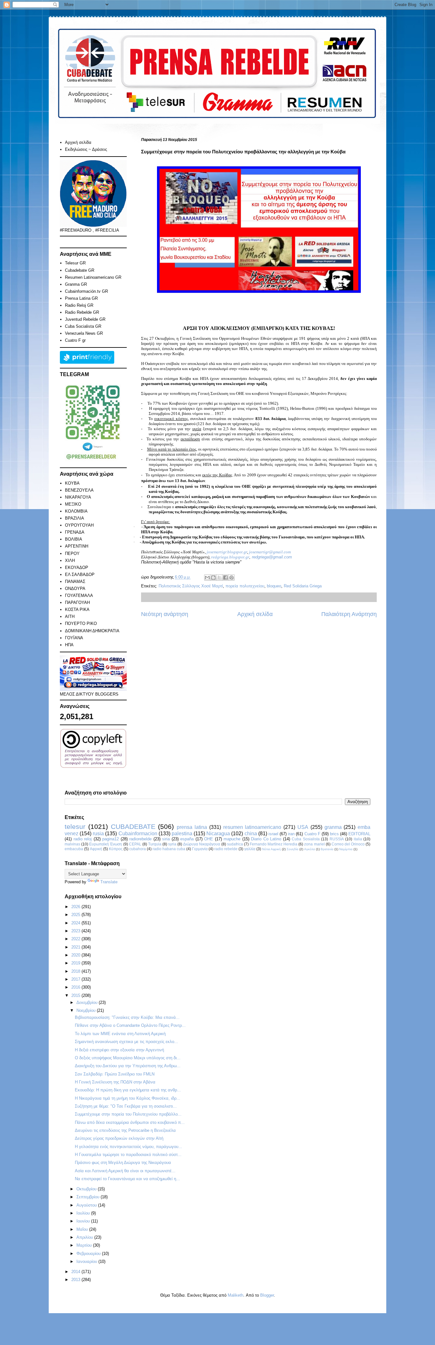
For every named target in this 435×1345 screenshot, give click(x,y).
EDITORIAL (359, 833)
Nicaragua (218, 833)
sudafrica (235, 844)
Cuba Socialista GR (83, 326)
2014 (76, 1271)
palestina (182, 833)
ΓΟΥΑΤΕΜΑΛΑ (79, 595)
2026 (76, 906)
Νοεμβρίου (86, 1010)
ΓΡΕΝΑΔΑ (74, 532)
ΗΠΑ (69, 644)
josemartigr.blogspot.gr (227, 552)
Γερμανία (200, 849)
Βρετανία (327, 849)
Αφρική (96, 849)
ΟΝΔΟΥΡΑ (75, 588)
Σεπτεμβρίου (88, 1196)
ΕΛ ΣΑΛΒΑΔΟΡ (80, 574)
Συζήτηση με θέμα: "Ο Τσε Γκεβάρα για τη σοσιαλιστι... (126, 1106)
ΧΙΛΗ (70, 560)
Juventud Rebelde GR (85, 319)
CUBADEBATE (133, 826)
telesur (75, 826)
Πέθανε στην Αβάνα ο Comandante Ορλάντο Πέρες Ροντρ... (130, 1025)
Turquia (154, 844)
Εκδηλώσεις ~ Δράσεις (86, 149)
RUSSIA (337, 839)
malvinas (72, 844)
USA (302, 827)
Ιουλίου (83, 1213)
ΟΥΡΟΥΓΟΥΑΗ (79, 525)
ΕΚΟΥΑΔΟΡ (76, 567)
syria (172, 844)
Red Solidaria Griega (303, 586)
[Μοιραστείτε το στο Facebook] (225, 577)
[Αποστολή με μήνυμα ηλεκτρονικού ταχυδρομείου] (207, 577)
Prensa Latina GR (81, 298)
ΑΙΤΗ (70, 616)
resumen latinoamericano (252, 827)
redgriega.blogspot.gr (230, 557)
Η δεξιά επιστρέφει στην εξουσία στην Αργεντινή (119, 1049)
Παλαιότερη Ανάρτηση (349, 614)
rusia (98, 833)
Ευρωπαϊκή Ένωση (105, 844)
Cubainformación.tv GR (86, 291)
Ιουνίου (83, 1221)
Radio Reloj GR (79, 305)
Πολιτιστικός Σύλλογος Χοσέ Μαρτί (191, 586)
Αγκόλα (309, 849)
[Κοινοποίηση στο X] (219, 577)
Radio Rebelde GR (82, 312)
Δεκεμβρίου (87, 1002)
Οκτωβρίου (87, 1189)
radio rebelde (226, 849)
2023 (76, 930)
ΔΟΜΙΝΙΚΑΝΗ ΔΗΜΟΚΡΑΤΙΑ (92, 630)
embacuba (74, 849)
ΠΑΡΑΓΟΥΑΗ (77, 602)
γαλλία (249, 849)
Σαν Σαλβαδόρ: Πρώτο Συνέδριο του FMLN (114, 1074)
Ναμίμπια (346, 849)
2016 (76, 987)
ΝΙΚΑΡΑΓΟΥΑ (78, 497)
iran (291, 833)
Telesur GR (75, 263)
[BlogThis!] (213, 577)
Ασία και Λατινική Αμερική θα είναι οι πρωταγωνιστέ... (125, 1170)
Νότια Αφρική (271, 849)
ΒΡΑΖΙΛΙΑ (74, 518)
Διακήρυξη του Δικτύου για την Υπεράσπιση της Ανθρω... (128, 1065)
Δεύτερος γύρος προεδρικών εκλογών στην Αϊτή (119, 1138)
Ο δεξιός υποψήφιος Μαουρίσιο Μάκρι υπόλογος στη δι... (128, 1057)
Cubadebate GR (79, 270)
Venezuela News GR (84, 333)
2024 (76, 923)
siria (166, 839)
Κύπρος (116, 849)
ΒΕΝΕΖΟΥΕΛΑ (79, 490)
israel (273, 833)
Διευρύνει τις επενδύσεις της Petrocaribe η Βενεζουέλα (125, 1130)
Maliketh (235, 1295)
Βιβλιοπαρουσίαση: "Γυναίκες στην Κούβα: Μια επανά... (127, 1017)
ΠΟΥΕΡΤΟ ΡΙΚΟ (81, 623)
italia (358, 839)
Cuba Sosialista (306, 839)
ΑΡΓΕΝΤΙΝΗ (76, 546)
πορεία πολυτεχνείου (244, 586)
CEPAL (135, 844)
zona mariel (314, 844)
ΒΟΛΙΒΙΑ (73, 539)
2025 (76, 914)
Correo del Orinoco (348, 844)
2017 (76, 979)
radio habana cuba (169, 849)
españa (187, 839)
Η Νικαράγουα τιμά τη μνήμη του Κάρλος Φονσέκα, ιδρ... (127, 1098)
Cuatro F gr (75, 340)
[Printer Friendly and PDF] (87, 362)
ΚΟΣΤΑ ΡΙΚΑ (77, 609)
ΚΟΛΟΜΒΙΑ (76, 511)
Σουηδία (292, 849)
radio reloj (83, 839)
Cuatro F (312, 833)
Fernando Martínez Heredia (273, 844)
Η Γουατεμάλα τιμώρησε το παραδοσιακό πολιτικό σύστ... (128, 1154)
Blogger (267, 1295)
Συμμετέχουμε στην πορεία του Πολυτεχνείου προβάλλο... (128, 1114)
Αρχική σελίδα (255, 614)
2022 (76, 938)
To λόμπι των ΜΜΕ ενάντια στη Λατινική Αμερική (120, 1033)
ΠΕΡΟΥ (72, 553)
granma (333, 827)
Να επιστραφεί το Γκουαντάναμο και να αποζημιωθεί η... (127, 1178)
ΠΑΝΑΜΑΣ (75, 581)
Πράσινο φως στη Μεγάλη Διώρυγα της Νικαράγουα (123, 1162)
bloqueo (274, 586)
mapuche (232, 839)
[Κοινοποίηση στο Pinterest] (231, 577)
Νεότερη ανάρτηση (164, 614)
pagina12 (110, 839)
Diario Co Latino (266, 839)
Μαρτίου (84, 1245)
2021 (76, 947)
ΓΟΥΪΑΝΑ (74, 637)
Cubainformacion (137, 833)
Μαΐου (82, 1229)
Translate (109, 881)
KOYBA (72, 483)
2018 (76, 971)
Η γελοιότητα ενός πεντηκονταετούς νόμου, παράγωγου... (128, 1146)
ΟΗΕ (208, 839)
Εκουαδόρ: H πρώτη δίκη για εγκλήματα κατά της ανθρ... (128, 1090)
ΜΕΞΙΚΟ (73, 504)
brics (334, 833)
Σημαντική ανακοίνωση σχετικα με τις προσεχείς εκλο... (126, 1041)
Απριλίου (85, 1237)
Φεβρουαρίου (89, 1253)
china (251, 833)
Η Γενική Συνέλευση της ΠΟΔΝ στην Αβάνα (115, 1082)
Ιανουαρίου (87, 1261)
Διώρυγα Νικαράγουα (201, 844)
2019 (76, 963)
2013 (76, 1279)
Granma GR (76, 284)
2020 (76, 955)
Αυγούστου (87, 1205)
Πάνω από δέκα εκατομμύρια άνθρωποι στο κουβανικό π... (130, 1122)
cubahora (137, 849)
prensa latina (192, 827)
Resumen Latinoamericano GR (93, 277)
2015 (76, 995)
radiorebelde (140, 839)
